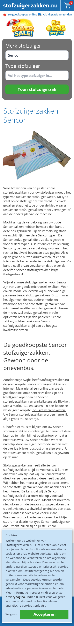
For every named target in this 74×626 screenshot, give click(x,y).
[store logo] (30, 5)
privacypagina (15, 597)
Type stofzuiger (22, 65)
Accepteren (45, 614)
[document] (37, 576)
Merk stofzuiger (23, 45)
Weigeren (11, 614)
